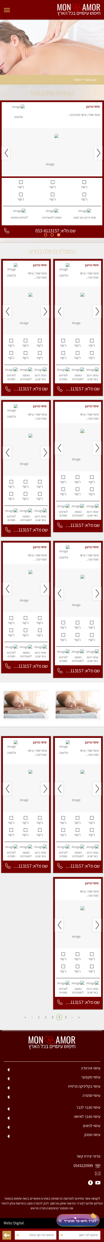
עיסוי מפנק (92, 1134)
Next (6, 152)
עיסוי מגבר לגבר (88, 1107)
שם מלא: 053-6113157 (55, 231)
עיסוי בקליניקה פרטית (84, 1086)
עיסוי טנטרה (91, 1095)
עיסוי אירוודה (90, 1068)
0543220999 (84, 1165)
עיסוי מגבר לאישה (87, 1116)
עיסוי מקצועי (91, 1077)
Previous (98, 152)
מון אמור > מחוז (85, 80)
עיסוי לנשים (91, 1125)
